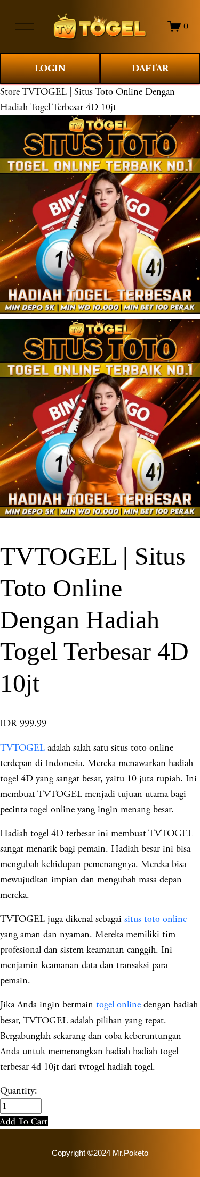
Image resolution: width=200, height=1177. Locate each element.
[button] (24, 1121)
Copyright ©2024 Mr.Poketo (100, 1153)
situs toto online (155, 919)
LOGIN (50, 68)
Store (10, 92)
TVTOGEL (22, 748)
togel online (118, 1004)
